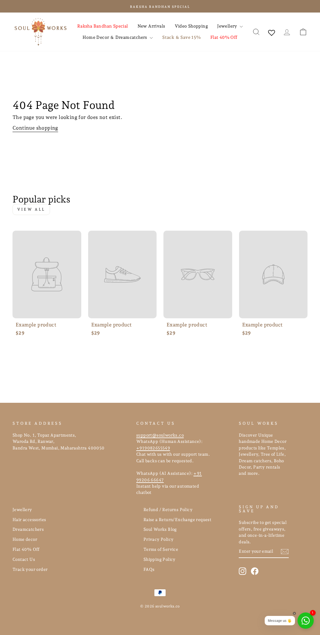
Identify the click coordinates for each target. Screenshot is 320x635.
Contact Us (23, 559)
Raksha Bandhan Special (102, 25)
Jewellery (227, 25)
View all (31, 209)
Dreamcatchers (28, 529)
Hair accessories (29, 519)
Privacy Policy (158, 539)
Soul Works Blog (160, 529)
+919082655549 (153, 447)
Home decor (24, 539)
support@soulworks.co (160, 435)
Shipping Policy (159, 559)
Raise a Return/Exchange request (177, 519)
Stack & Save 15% (181, 37)
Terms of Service (160, 549)
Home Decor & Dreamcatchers (115, 37)
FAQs (149, 569)
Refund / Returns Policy (167, 509)
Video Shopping (191, 25)
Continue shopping (35, 128)
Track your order (30, 569)
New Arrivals (151, 25)
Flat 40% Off (224, 37)
